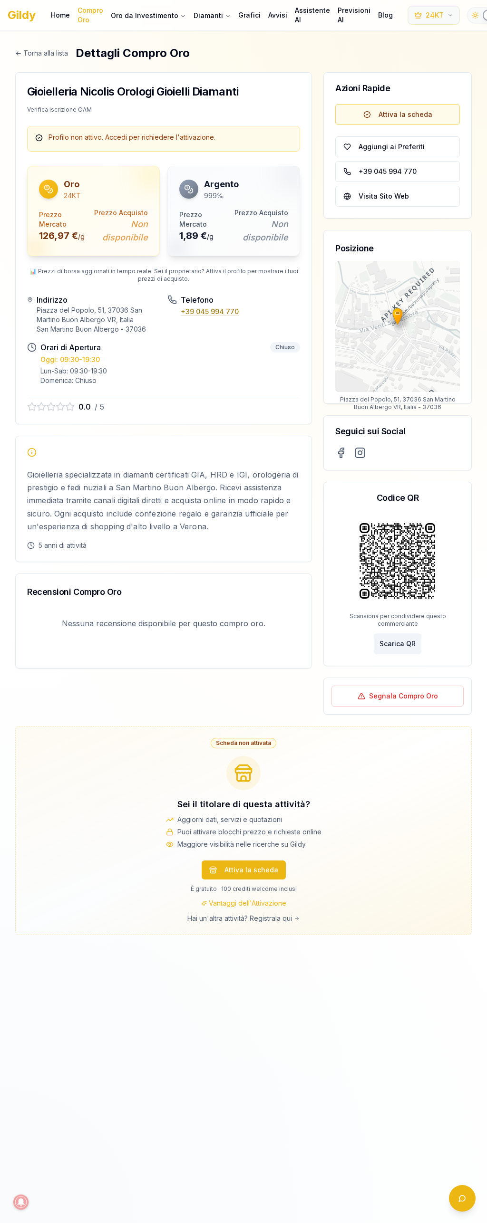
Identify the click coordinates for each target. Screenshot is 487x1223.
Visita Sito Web (384, 196)
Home (60, 15)
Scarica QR (398, 644)
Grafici (249, 15)
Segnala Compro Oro (403, 696)
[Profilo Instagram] (360, 453)
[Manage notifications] (21, 1202)
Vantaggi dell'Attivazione (247, 903)
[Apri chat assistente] (462, 1198)
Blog (385, 15)
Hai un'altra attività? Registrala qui (239, 918)
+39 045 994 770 (210, 311)
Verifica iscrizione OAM (59, 109)
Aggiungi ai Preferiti (392, 147)
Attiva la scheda (405, 114)
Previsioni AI (354, 15)
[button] (93, 211)
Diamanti (208, 15)
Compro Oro (90, 15)
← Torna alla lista (41, 53)
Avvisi (277, 15)
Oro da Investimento (144, 15)
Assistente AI (312, 15)
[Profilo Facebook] (341, 453)
